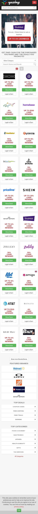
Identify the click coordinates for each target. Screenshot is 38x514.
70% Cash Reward (9, 141)
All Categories (19, 456)
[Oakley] (19, 375)
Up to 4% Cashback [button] (19, 39)
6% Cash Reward (9, 112)
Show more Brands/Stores (19, 359)
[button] (4, 31)
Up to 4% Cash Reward (9, 226)
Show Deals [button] (9, 90)
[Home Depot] (19, 382)
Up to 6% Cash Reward (9, 283)
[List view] (21, 68)
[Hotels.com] (19, 389)
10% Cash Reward (9, 169)
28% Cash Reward (29, 283)
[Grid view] (17, 68)
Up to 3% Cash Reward (28, 84)
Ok (19, 510)
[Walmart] (19, 369)
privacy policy (18, 507)
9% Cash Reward (29, 169)
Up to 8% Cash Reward (9, 84)
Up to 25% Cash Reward (29, 197)
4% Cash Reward (29, 311)
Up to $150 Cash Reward (29, 112)
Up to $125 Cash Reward (9, 311)
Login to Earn (9, 94)
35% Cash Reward (29, 339)
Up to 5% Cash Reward (9, 197)
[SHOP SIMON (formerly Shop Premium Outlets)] (19, 396)
